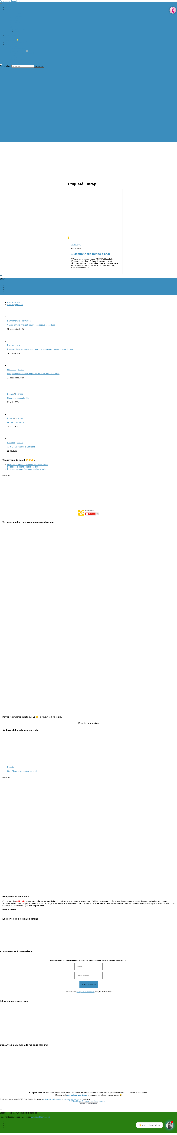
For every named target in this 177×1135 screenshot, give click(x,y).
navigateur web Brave (77, 1095)
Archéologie (19, 29)
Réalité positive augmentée (16, 42)
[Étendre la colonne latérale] (1, 275)
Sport (12, 33)
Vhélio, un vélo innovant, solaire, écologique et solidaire (31, 325)
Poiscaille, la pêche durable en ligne (22, 467)
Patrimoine (14, 20)
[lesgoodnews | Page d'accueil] (36, 141)
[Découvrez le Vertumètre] (169, 1125)
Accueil (8, 7)
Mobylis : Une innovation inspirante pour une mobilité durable (33, 374)
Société (8, 9)
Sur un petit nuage (17, 49)
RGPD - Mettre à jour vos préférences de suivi (88, 1101)
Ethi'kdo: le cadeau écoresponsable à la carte (26, 469)
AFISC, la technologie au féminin (21, 447)
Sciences (14, 27)
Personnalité (15, 22)
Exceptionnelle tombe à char (90, 253)
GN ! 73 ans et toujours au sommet (22, 771)
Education (14, 18)
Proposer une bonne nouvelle (22, 53)
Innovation (9, 38)
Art (11, 12)
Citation (17, 14)
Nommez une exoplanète (18, 398)
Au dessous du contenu (10, 1)
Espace (17, 31)
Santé (12, 25)
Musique (18, 16)
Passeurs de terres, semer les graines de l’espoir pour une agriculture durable (40, 349)
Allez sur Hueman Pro (40, 1117)
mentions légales (17, 60)
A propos (13, 58)
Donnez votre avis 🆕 (19, 51)
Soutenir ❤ (14, 47)
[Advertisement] (88, 492)
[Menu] (1, 3)
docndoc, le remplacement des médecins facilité (27, 465)
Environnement (11, 36)
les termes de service (71, 1099)
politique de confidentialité (85, 992)
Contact (13, 55)
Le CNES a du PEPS (16, 422)
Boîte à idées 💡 (12, 40)
